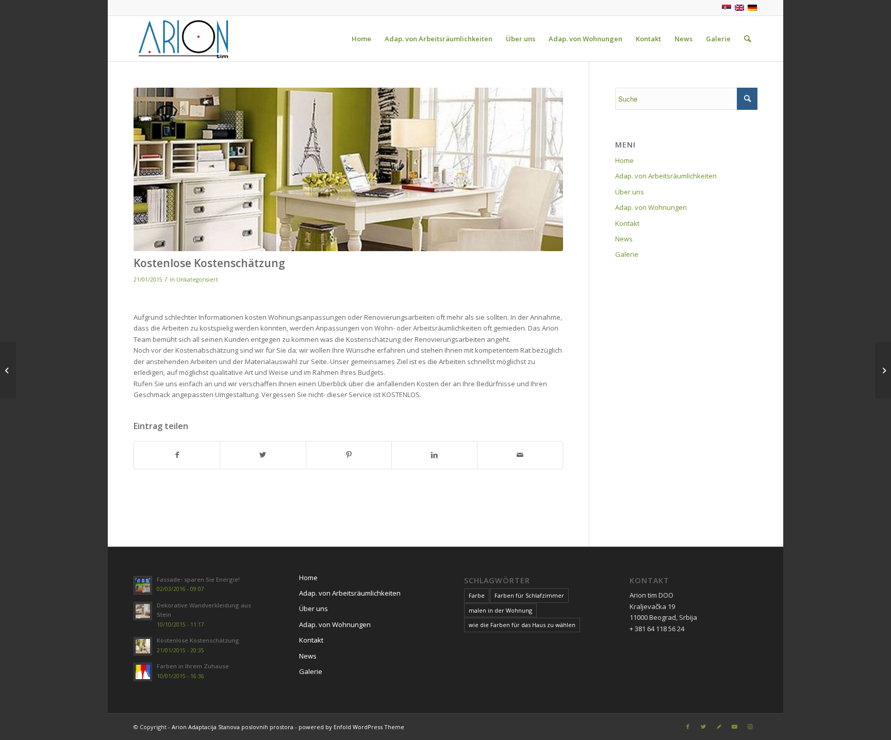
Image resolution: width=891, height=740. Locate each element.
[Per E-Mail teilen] (520, 454)
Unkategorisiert (197, 279)
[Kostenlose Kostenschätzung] (348, 169)
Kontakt (627, 223)
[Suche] (747, 38)
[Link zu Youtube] (734, 726)
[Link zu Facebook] (688, 726)
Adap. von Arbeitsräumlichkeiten (666, 175)
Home (624, 160)
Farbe (477, 595)
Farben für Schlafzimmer (529, 595)
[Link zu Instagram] (749, 726)
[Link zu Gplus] (719, 726)
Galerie (626, 254)
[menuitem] (361, 38)
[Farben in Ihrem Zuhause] (8, 370)
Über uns (629, 191)
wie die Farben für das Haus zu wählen (522, 625)
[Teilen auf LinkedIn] (434, 454)
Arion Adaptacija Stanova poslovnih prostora (232, 727)
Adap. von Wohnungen (651, 207)
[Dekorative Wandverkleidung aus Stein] (883, 370)
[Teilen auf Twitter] (262, 454)
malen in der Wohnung (500, 610)
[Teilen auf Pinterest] (348, 454)
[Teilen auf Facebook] (177, 454)
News (624, 238)
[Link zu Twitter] (703, 726)
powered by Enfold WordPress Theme (351, 727)
